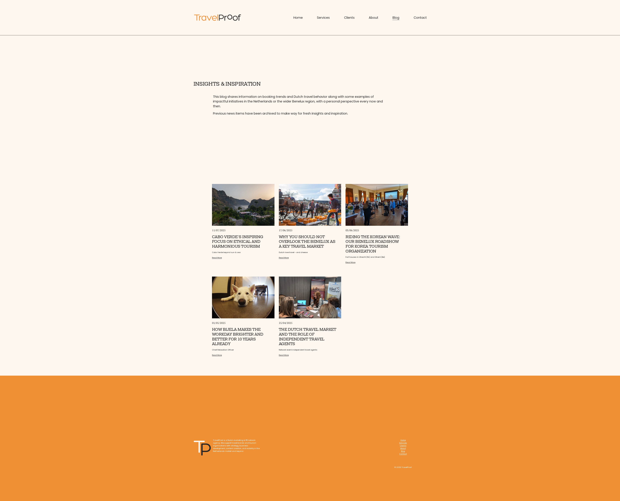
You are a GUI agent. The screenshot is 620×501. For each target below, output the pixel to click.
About (373, 17)
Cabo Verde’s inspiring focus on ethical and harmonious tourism (237, 241)
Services (323, 17)
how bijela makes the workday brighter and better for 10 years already (237, 336)
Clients (349, 17)
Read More (217, 257)
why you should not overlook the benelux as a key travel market (307, 241)
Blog (396, 17)
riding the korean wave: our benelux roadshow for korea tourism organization (373, 244)
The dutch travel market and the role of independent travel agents (307, 336)
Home (298, 17)
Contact (420, 17)
